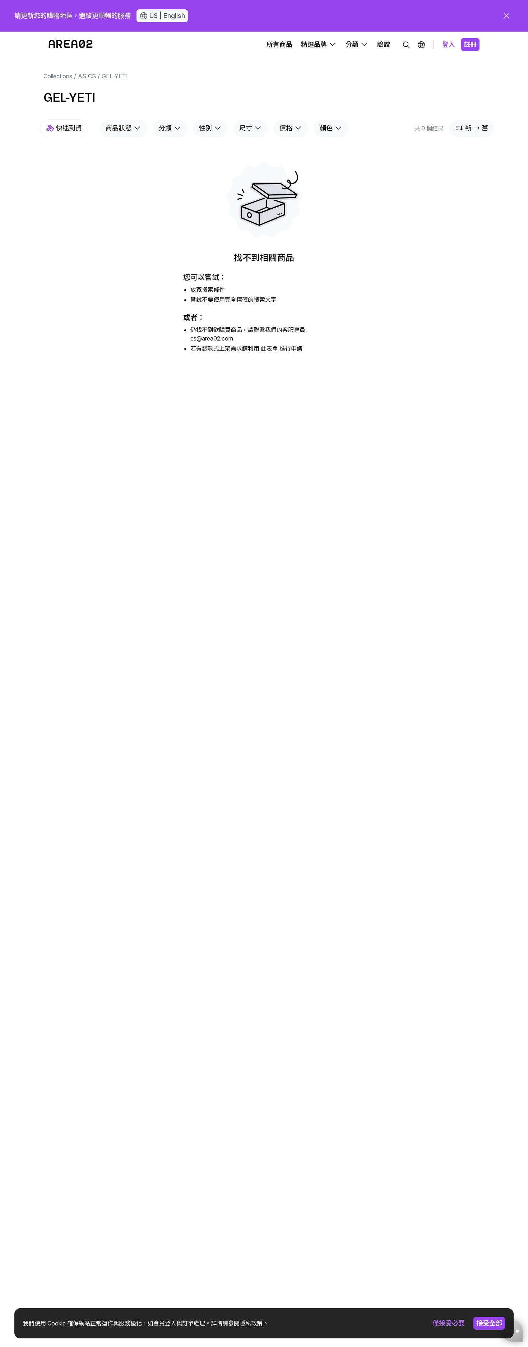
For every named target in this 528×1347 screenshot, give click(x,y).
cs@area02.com (211, 338)
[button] (421, 44)
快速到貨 (69, 128)
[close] (506, 16)
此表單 (269, 348)
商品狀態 (118, 128)
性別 (205, 128)
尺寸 (245, 128)
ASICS (87, 76)
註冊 (470, 44)
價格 (285, 128)
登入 (448, 44)
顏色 (326, 128)
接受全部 (489, 1323)
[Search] (406, 44)
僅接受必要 (448, 1323)
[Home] (70, 44)
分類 (165, 128)
